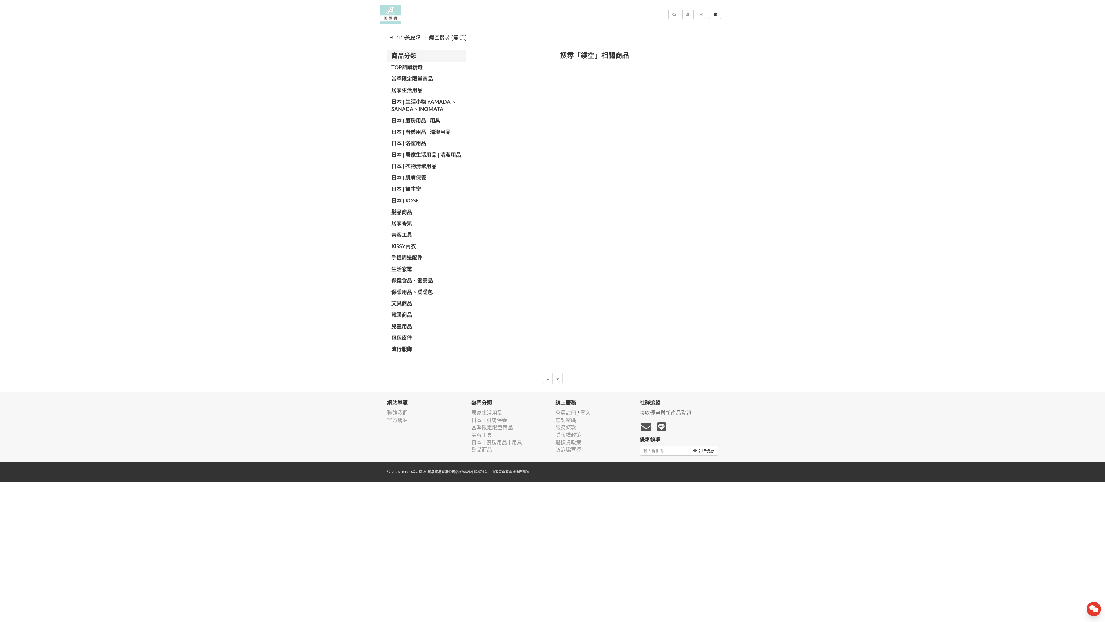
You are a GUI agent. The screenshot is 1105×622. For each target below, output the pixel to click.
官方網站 (397, 420)
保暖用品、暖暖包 (412, 292)
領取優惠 (706, 450)
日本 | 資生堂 (406, 189)
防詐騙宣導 (568, 449)
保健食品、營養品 (412, 281)
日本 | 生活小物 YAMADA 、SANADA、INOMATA (424, 106)
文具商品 (401, 303)
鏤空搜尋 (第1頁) (448, 38)
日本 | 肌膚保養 (408, 178)
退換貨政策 (568, 442)
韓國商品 (401, 315)
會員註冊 (565, 412)
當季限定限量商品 (412, 79)
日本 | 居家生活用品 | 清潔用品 (426, 155)
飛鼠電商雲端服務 (509, 472)
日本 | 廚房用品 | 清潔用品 (421, 132)
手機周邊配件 (406, 258)
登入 (585, 412)
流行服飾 (401, 349)
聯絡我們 (397, 412)
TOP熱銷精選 (407, 67)
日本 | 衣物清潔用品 (414, 166)
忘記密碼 (565, 420)
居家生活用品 (406, 90)
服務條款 (565, 427)
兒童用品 (401, 326)
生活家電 (401, 269)
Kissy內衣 (403, 246)
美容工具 (401, 235)
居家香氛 (401, 223)
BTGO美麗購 (404, 38)
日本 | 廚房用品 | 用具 (415, 121)
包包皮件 (401, 338)
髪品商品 (401, 212)
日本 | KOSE (405, 201)
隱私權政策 (568, 435)
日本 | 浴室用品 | (410, 143)
